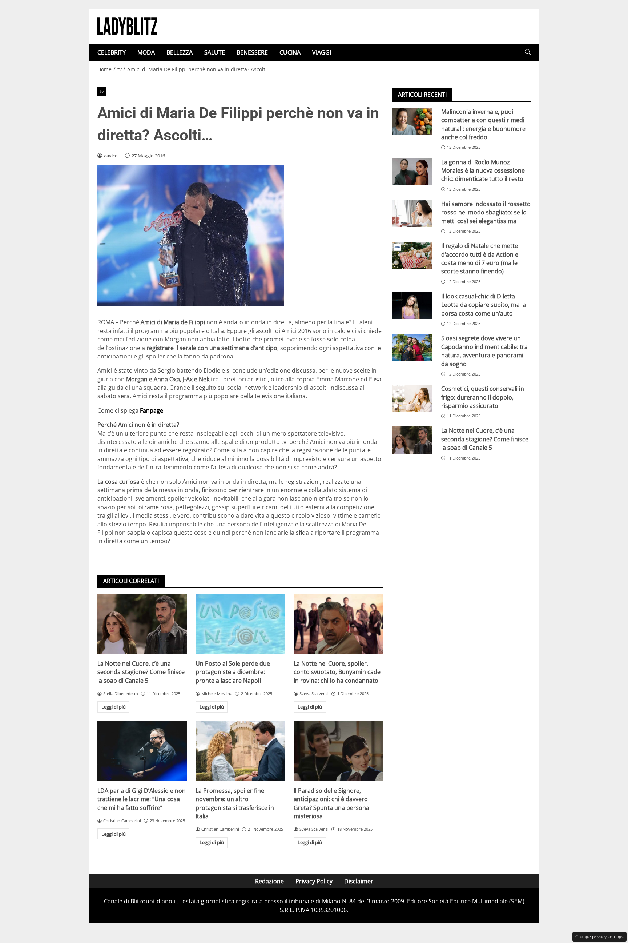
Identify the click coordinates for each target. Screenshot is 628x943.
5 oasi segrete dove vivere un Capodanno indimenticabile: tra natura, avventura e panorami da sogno (484, 351)
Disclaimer (358, 881)
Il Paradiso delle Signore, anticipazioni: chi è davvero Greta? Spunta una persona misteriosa (331, 803)
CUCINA (290, 52)
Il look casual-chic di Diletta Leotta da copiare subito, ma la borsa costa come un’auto (483, 304)
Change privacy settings (599, 937)
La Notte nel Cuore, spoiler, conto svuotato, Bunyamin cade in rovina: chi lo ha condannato (337, 672)
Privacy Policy (314, 881)
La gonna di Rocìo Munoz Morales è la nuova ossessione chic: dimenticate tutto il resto (483, 170)
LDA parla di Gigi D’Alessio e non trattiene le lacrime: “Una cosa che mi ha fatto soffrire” (141, 799)
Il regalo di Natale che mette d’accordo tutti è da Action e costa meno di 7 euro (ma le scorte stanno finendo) (479, 258)
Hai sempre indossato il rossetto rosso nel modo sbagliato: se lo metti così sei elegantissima (486, 212)
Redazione (269, 881)
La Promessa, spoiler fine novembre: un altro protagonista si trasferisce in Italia (235, 803)
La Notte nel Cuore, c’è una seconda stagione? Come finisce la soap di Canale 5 (141, 672)
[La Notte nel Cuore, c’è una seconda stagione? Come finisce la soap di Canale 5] (142, 624)
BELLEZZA (179, 52)
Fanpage (151, 410)
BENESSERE (252, 52)
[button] (528, 52)
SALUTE (214, 52)
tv (102, 91)
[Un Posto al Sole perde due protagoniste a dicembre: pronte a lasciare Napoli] (240, 624)
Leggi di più (113, 706)
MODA (146, 52)
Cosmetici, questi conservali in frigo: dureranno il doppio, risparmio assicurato (482, 397)
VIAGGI (321, 52)
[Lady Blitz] (127, 25)
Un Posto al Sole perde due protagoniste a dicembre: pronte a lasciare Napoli (233, 672)
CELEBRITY (111, 52)
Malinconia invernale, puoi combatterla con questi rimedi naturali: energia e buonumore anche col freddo (483, 124)
